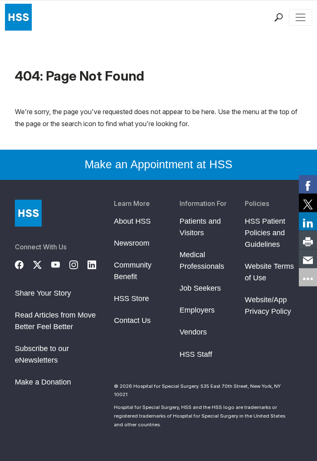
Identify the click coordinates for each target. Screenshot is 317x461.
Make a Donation (43, 382)
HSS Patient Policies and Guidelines (265, 232)
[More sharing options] (308, 277)
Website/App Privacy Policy (268, 305)
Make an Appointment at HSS (158, 164)
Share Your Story (43, 293)
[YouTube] (60, 264)
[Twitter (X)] (42, 264)
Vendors (193, 332)
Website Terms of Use (269, 272)
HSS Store (131, 298)
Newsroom (131, 243)
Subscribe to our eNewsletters (42, 354)
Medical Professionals (202, 260)
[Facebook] (24, 264)
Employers (197, 310)
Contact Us (132, 320)
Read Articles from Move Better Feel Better (55, 321)
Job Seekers (200, 288)
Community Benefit (132, 271)
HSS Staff (196, 354)
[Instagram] (78, 264)
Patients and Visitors (200, 227)
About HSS (132, 221)
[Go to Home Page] (28, 213)
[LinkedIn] (97, 264)
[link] (308, 184)
